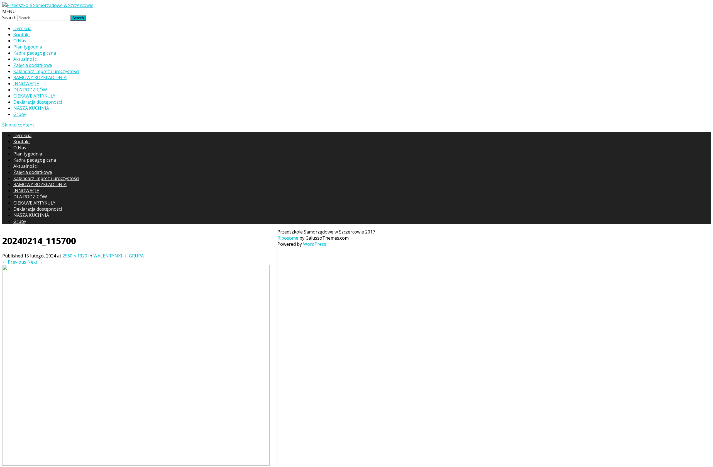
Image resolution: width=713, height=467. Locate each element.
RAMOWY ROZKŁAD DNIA (40, 77)
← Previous (14, 262)
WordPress (314, 244)
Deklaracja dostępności (37, 102)
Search (9, 17)
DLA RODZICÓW (30, 90)
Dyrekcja (22, 28)
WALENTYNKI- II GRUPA (118, 256)
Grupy (19, 114)
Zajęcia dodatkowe (32, 65)
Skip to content (18, 125)
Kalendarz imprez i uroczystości (46, 71)
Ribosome (287, 238)
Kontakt (21, 34)
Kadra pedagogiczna (34, 53)
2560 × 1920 (74, 256)
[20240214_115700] (136, 464)
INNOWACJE (26, 84)
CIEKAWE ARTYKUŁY (34, 96)
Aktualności (25, 59)
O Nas (19, 41)
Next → (35, 262)
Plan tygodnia (27, 47)
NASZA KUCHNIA (31, 108)
